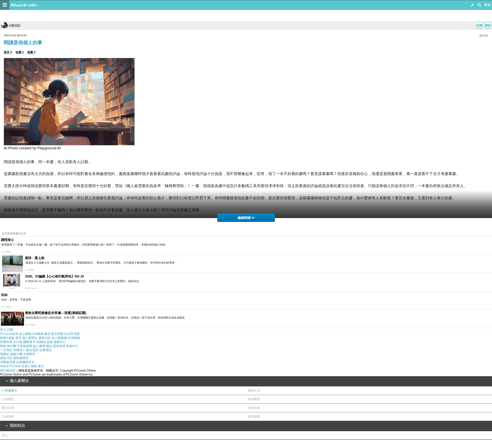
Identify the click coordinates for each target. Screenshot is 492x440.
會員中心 (72, 346)
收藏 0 (20, 52)
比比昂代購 (72, 333)
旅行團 (11, 346)
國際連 (27, 342)
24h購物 (37, 333)
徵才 (41, 366)
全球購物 (74, 338)
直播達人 (19, 350)
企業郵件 (29, 354)
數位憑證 (32, 350)
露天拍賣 (57, 333)
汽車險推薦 (24, 346)
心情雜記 (8, 399)
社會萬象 (8, 416)
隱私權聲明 (20, 358)
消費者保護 (7, 362)
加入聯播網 (59, 338)
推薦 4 (31, 52)
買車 (3, 346)
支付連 (17, 342)
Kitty (485, 35)
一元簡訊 (6, 350)
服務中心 (60, 342)
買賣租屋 (6, 342)
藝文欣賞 (8, 407)
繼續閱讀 (244, 217)
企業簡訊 (45, 350)
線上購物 (25, 333)
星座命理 (59, 346)
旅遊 (50, 342)
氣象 (11, 338)
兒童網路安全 (25, 362)
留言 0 (8, 52)
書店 (47, 333)
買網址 (4, 354)
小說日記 (14, 25)
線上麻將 (39, 346)
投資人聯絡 (29, 366)
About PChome (10, 366)
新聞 (3, 338)
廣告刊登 (44, 338)
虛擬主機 (16, 354)
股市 (18, 338)
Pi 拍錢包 (39, 342)
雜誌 (49, 346)
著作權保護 (7, 370)
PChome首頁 (9, 333)
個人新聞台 (30, 338)
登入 (3, 329)
